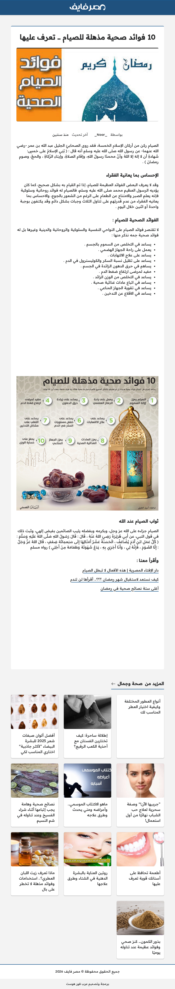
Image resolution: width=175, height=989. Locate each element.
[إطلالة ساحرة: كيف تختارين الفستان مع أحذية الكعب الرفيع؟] (87, 726)
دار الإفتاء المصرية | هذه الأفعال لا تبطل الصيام (120, 570)
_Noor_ (100, 135)
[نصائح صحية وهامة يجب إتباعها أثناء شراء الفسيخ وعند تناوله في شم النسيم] (34, 795)
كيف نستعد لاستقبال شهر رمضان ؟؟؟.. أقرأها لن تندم (114, 579)
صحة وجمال (130, 683)
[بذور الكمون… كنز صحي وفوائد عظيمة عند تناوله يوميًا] (140, 930)
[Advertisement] (87, 340)
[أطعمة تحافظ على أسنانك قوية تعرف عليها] (140, 863)
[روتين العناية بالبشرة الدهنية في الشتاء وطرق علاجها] (87, 863)
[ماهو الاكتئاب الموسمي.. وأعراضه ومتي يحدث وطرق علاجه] (87, 795)
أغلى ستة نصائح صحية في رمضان (129, 588)
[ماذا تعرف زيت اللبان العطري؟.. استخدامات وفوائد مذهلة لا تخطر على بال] (34, 863)
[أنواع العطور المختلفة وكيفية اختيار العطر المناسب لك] (140, 726)
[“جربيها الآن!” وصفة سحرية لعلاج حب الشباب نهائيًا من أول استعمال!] (140, 795)
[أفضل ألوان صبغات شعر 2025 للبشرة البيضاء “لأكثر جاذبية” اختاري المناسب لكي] (34, 726)
